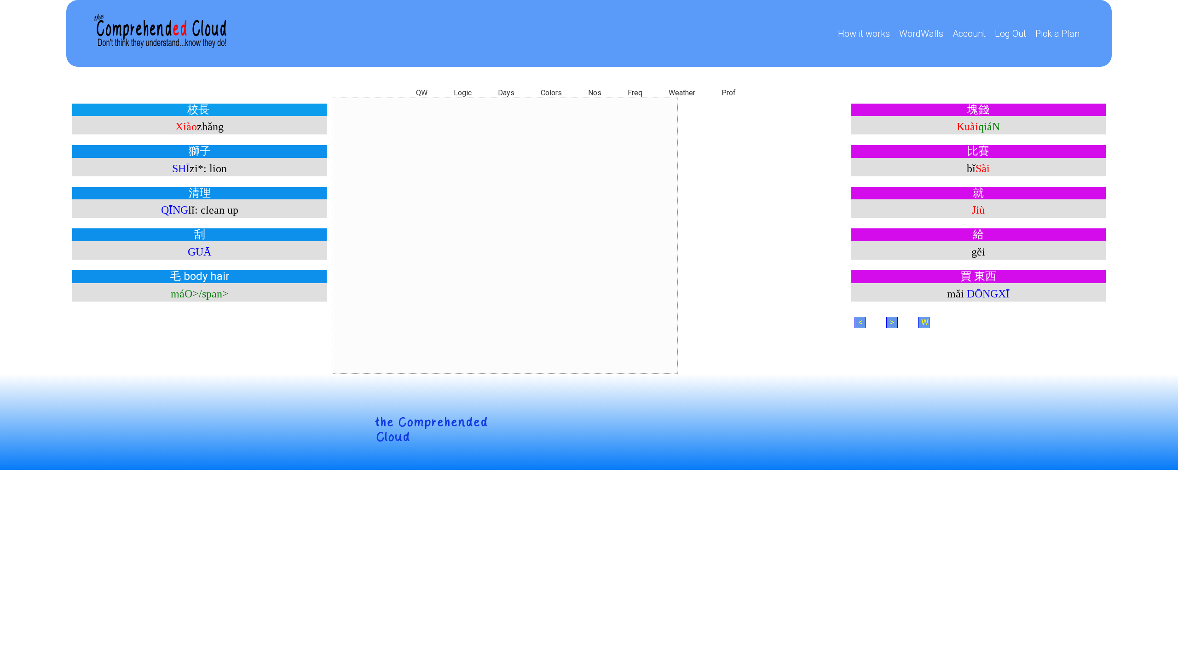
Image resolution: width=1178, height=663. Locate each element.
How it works (864, 33)
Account (969, 33)
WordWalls (921, 33)
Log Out (1010, 33)
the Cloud (431, 429)
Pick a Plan (1057, 33)
